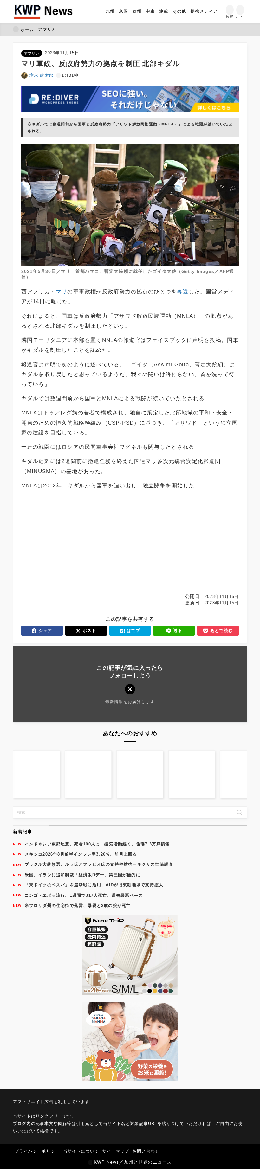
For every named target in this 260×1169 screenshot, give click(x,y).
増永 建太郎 (41, 75)
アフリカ (32, 53)
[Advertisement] (74, 542)
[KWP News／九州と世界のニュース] (43, 11)
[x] (130, 689)
